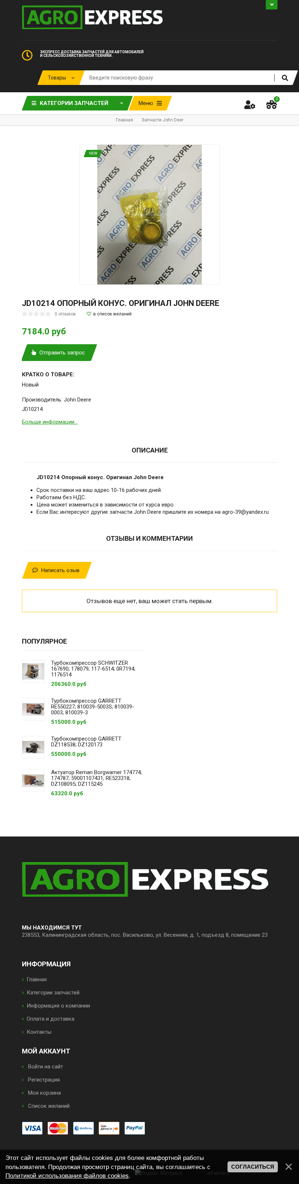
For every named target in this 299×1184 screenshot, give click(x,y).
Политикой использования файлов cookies (67, 1175)
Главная (37, 979)
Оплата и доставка (50, 1019)
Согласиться (252, 1167)
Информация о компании (58, 1005)
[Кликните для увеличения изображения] (149, 214)
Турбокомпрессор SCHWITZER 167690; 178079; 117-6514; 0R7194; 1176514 (93, 669)
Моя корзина (44, 1093)
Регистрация (43, 1079)
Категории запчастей (53, 992)
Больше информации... (50, 422)
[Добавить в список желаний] (109, 314)
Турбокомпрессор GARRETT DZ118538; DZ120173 (86, 742)
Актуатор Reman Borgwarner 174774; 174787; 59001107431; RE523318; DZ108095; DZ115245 (96, 778)
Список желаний (48, 1106)
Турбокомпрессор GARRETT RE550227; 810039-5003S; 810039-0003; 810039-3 (92, 706)
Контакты (39, 1032)
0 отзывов (65, 314)
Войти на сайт (45, 1066)
